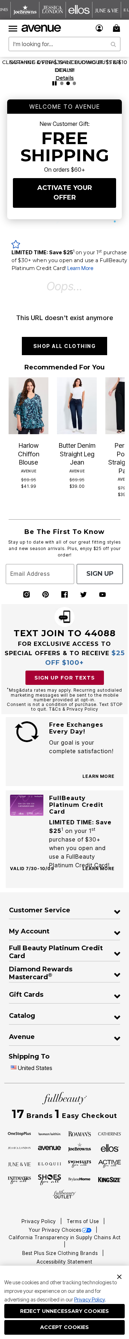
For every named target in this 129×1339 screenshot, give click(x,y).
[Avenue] (49, 1147)
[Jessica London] (19, 1147)
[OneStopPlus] (19, 1133)
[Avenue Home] (42, 28)
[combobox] (64, 44)
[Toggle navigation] (13, 28)
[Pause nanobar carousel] (54, 83)
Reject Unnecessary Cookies (64, 1311)
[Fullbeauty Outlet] (64, 1194)
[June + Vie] (19, 1163)
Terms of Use (83, 1221)
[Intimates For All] (19, 1179)
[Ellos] (110, 1147)
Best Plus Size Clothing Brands (60, 1253)
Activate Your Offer (64, 192)
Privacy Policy (89, 1299)
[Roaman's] (79, 1133)
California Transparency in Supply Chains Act (65, 1237)
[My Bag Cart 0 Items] (117, 28)
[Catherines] (109, 1133)
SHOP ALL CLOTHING (64, 346)
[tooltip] (25, 10)
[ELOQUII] (49, 1163)
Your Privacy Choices (55, 1230)
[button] (99, 28)
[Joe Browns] (79, 1147)
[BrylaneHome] (79, 1179)
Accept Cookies (64, 1327)
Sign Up (100, 574)
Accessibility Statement (64, 1262)
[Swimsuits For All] (79, 1163)
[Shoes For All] (49, 1179)
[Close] (119, 1276)
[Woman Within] (49, 1133)
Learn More (80, 268)
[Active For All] (109, 1163)
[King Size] (109, 1179)
